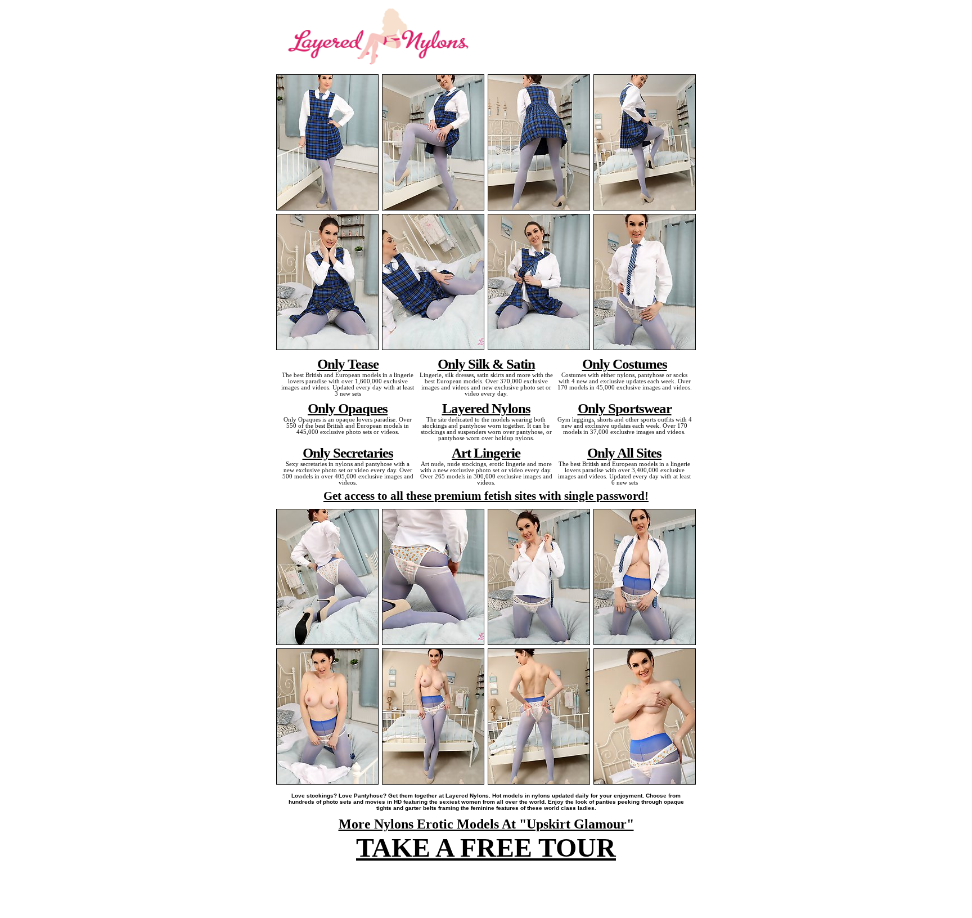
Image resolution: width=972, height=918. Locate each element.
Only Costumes (624, 363)
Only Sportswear (625, 408)
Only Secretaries (348, 452)
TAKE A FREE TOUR (486, 847)
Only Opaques (348, 408)
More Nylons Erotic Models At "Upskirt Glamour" (486, 824)
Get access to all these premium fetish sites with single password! (486, 496)
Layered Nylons (486, 408)
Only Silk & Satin (486, 363)
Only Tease (348, 363)
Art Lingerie (486, 452)
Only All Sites (624, 452)
